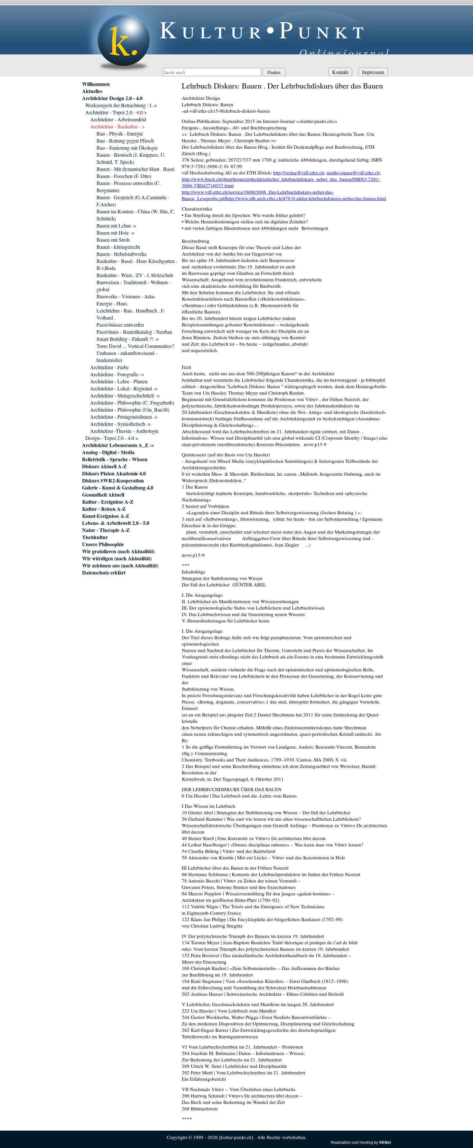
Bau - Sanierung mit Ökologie (127, 147)
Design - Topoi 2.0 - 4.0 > (111, 437)
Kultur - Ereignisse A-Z (108, 501)
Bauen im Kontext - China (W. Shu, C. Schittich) (136, 215)
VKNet (385, 1142)
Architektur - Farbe (109, 367)
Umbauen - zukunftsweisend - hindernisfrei (127, 356)
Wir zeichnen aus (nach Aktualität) (120, 565)
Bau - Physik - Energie (120, 133)
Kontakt (340, 72)
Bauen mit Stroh (113, 239)
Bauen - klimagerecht (118, 246)
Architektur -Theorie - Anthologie (124, 430)
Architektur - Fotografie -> (117, 374)
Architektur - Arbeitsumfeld (118, 119)
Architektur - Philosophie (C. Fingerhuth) (132, 402)
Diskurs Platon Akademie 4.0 (114, 473)
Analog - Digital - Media (108, 452)
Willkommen (96, 84)
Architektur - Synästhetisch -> (120, 423)
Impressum (373, 72)
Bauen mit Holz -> (115, 232)
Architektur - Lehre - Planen (118, 381)
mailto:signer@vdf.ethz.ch (353, 172)
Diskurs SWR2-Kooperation (113, 480)
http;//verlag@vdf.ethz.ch (298, 172)
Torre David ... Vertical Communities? (135, 345)
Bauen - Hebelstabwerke (122, 253)
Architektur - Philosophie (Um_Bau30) (129, 409)
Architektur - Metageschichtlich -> (125, 395)
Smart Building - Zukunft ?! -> (128, 338)
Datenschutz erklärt (103, 572)
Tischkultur (95, 537)
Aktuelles (92, 91)
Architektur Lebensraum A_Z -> (118, 445)
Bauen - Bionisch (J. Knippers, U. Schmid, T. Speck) (131, 158)
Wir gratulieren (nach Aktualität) (118, 551)
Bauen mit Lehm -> (116, 225)
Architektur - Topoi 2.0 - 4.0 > (116, 112)
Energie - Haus (112, 303)
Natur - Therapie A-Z (106, 530)
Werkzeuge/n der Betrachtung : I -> (121, 105)
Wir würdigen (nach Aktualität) (117, 558)
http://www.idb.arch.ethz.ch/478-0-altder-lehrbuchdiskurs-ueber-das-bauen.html (306, 198)
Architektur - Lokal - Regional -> (124, 388)
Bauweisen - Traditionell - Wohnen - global (134, 286)
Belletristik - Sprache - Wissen (114, 459)
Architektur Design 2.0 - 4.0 (112, 98)
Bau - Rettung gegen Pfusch (125, 140)
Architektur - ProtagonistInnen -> (124, 416)
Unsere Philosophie (103, 544)
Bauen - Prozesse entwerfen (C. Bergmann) (129, 186)
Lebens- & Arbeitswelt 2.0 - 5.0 (115, 523)
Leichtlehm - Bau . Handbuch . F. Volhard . (131, 314)
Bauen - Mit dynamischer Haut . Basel (135, 168)
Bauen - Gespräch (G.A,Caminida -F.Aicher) (133, 201)
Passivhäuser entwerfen (120, 324)
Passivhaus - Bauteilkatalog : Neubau (134, 331)
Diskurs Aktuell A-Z (104, 466)
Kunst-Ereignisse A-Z (105, 515)
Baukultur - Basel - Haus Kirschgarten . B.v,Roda (137, 264)
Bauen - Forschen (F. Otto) (124, 176)
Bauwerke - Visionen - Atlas (126, 296)
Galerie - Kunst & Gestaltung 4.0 (117, 487)
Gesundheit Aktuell (103, 494)
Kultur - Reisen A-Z (104, 508)
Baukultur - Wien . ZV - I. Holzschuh (135, 275)
